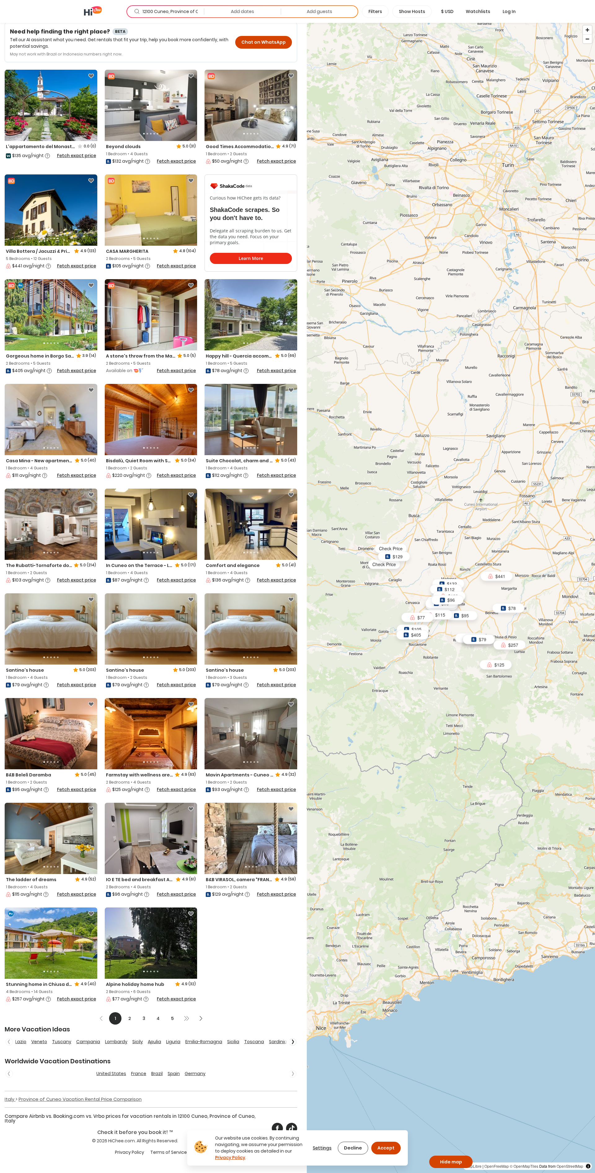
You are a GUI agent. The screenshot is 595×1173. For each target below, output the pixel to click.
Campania (88, 1042)
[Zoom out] (587, 38)
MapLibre (473, 1166)
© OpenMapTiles (524, 1166)
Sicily (137, 1042)
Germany (195, 1073)
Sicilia (233, 1042)
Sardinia (278, 1042)
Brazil (157, 1073)
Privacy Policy (129, 1152)
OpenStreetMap (570, 1166)
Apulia (154, 1042)
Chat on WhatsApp (263, 42)
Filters (375, 11)
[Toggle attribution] (588, 1166)
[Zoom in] (587, 29)
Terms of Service (168, 1152)
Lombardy (116, 1042)
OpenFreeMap (496, 1166)
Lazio (20, 1042)
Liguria (173, 1042)
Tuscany (61, 1042)
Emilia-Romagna (203, 1042)
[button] (447, 11)
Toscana (254, 1042)
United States (111, 1073)
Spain (174, 1073)
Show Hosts (412, 11)
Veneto (39, 1042)
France (138, 1073)
